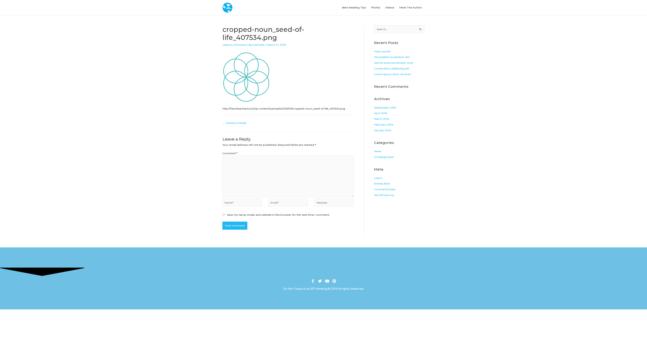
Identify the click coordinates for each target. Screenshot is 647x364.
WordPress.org (384, 195)
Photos (375, 7)
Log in (378, 177)
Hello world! (382, 51)
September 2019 (385, 107)
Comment (230, 153)
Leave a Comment (234, 44)
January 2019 (382, 130)
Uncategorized (384, 157)
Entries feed (382, 183)
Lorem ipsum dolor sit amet (392, 74)
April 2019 (380, 113)
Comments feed (384, 189)
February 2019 (383, 124)
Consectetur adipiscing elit (391, 68)
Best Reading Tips (354, 7)
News (377, 151)
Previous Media (234, 123)
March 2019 (381, 118)
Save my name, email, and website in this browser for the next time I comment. (278, 214)
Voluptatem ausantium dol (392, 57)
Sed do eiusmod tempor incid (393, 62)
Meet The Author (410, 7)
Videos (389, 7)
